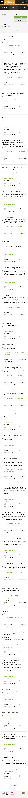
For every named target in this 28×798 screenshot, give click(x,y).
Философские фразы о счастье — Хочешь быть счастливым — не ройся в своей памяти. (13, 142)
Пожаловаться (23, 52)
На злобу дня (6, 61)
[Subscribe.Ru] (9, 2)
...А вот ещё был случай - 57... (11, 539)
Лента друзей (10, 31)
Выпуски (4, 7)
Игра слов (4, 611)
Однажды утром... (7, 757)
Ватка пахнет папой (8, 414)
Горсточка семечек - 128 (9, 588)
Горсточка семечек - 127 (9, 713)
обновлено (11, 622)
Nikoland (12, 794)
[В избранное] (2, 43)
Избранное (18, 31)
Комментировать (9, 52)
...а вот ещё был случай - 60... (11, 368)
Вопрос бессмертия (8, 345)
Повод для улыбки (7, 217)
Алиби (3, 40)
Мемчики (4, 118)
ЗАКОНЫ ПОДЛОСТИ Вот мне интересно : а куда (11, 168)
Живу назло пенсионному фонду (12, 93)
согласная (8, 176)
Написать (20, 20)
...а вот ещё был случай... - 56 (11, 563)
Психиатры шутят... (8, 323)
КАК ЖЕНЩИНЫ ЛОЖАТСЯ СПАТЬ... (13, 192)
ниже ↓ (15, 785)
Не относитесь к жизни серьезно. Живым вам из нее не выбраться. (13, 513)
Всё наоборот (6, 689)
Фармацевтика (6, 391)
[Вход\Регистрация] (23, 2)
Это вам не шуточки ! (9, 485)
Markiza (8, 45)
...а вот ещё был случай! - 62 (11, 268)
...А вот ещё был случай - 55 (11, 660)
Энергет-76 (8, 226)
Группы (14, 7)
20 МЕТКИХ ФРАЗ (7, 242)
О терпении (5, 295)
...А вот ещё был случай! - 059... (12, 435)
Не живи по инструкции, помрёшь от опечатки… (13, 634)
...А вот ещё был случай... (10, 459)
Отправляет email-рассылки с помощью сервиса (14, 4)
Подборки (23, 7)
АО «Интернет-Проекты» (9, 793)
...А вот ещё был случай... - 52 (11, 734)
